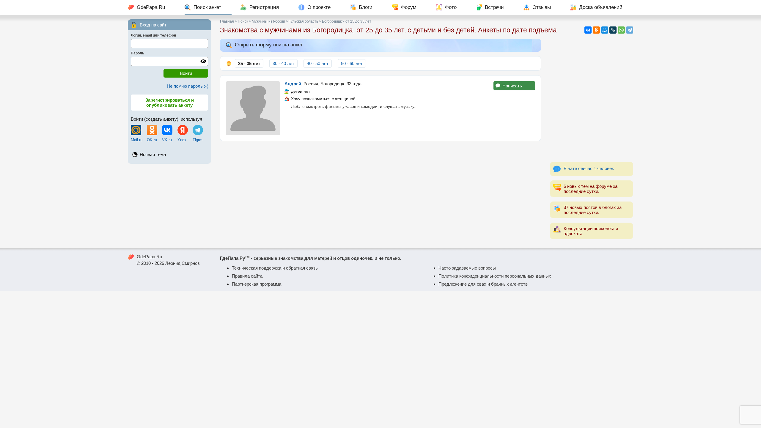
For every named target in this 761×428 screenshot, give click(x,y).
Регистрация (264, 7)
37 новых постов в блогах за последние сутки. (593, 210)
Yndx (181, 140)
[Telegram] (629, 30)
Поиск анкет (207, 7)
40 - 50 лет (317, 63)
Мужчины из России (268, 21)
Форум (408, 7)
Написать (512, 85)
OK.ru (152, 140)
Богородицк (332, 21)
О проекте (319, 7)
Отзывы (541, 7)
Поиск (243, 21)
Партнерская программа (256, 284)
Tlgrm (197, 140)
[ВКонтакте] (588, 30)
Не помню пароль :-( (187, 86)
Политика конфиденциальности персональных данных (494, 275)
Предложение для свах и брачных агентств (483, 284)
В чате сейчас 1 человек (589, 168)
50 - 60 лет (352, 63)
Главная (227, 21)
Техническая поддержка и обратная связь (275, 267)
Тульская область (303, 21)
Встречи (494, 7)
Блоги (365, 7)
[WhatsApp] (621, 30)
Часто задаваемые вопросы (467, 267)
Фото (451, 7)
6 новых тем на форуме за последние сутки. (590, 189)
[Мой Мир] (604, 30)
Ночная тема (153, 154)
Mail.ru (136, 140)
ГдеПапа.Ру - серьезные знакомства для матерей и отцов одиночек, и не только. (310, 258)
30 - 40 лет (283, 63)
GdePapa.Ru (151, 7)
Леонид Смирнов (182, 263)
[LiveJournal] (613, 30)
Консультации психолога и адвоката (591, 231)
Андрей (292, 83)
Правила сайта (247, 275)
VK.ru (167, 140)
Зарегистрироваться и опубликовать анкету (169, 102)
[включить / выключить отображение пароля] (203, 61)
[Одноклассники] (596, 30)
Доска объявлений (600, 7)
